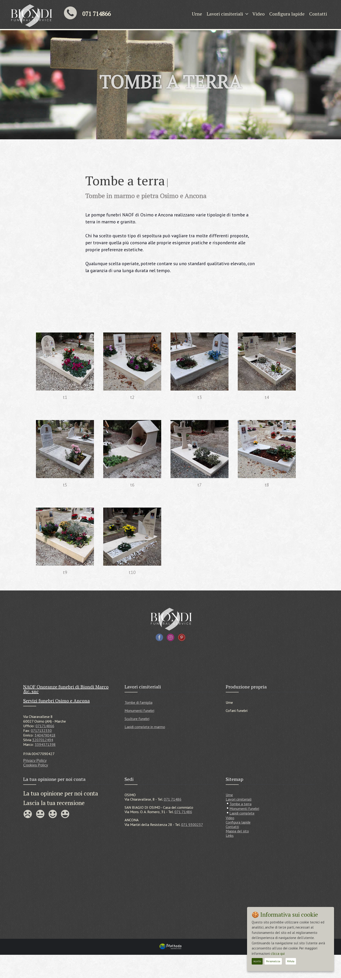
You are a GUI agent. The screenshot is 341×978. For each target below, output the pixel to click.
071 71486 (172, 799)
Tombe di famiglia (138, 702)
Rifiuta (290, 961)
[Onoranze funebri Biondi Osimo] (31, 15)
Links (230, 835)
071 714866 (96, 13)
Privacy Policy (35, 761)
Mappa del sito (237, 831)
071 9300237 (192, 824)
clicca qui (278, 953)
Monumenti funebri (139, 710)
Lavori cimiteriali (225, 14)
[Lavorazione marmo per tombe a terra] (170, 629)
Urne (197, 14)
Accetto (257, 961)
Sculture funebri (137, 718)
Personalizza (273, 961)
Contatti (318, 14)
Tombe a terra (240, 804)
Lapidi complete (241, 813)
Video (258, 14)
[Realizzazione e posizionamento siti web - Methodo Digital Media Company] (170, 949)
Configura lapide (287, 14)
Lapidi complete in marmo (145, 726)
